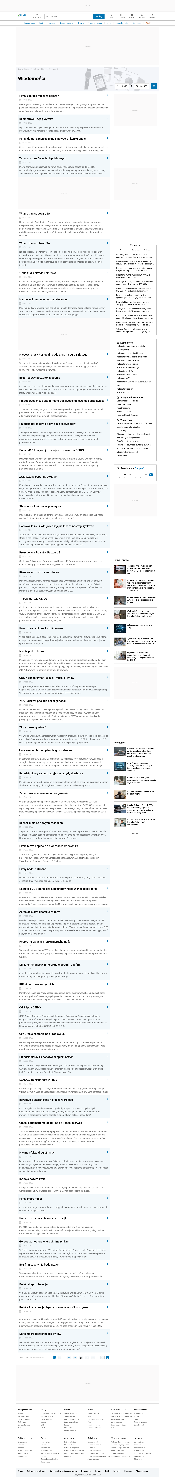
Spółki (90, 1416)
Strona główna (23, 69)
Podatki (20, 1413)
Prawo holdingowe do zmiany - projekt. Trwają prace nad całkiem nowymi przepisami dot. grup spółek (132, 303)
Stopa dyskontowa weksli (127, 452)
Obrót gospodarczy (25, 1419)
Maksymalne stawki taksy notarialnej (132, 448)
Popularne (123, 250)
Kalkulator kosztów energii (128, 368)
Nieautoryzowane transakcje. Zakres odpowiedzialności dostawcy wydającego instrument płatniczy (133, 256)
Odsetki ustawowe (117, 1453)
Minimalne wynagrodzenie (120, 1445)
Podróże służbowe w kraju (128, 441)
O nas (20, 1471)
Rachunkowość (23, 1416)
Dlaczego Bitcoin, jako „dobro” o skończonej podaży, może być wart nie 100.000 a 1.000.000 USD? (134, 283)
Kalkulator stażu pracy (96, 1453)
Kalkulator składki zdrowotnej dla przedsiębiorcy (131, 348)
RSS (107, 1471)
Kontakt (116, 1471)
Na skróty (138, 1438)
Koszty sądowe (123, 408)
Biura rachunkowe (118, 1410)
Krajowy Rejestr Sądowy (127, 415)
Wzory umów (139, 1450)
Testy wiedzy (46, 1462)
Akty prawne (69, 1438)
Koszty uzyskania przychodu (129, 438)
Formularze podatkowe (142, 1453)
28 (87, 1358)
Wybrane (147, 250)
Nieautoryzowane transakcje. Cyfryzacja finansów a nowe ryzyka (133, 276)
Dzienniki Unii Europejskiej (74, 1450)
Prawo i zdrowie (70, 1431)
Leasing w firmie (94, 1425)
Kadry (41, 23)
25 (69, 1358)
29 (93, 1358)
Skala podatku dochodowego (121, 1456)
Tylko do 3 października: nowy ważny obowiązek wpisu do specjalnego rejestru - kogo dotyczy (134, 330)
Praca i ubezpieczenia (96, 1419)
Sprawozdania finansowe (120, 1425)
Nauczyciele (45, 1448)
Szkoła (43, 1445)
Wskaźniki (126, 420)
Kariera (98, 1471)
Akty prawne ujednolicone (74, 1453)
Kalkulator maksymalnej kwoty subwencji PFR (134, 383)
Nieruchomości (122, 23)
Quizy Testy (122, 456)
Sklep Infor (68, 1428)
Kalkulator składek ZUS (127, 375)
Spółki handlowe (124, 404)
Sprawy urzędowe (71, 1422)
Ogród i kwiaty (139, 1425)
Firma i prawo (121, 560)
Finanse (137, 1419)
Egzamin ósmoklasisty (49, 1459)
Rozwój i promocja (25, 1450)
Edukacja (137, 23)
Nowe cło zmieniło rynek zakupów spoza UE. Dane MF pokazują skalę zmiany (133, 289)
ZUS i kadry (22, 1422)
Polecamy (119, 742)
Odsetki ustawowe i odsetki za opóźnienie (134, 423)
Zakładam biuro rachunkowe (121, 1413)
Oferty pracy (138, 1459)
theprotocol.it (139, 1456)
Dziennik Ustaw (70, 1442)
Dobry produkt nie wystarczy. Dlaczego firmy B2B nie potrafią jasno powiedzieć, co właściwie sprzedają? (134, 323)
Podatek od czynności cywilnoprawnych (134, 445)
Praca (66, 1425)
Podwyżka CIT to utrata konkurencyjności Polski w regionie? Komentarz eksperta (133, 310)
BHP (42, 1425)
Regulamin (86, 1471)
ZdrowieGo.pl (139, 1442)
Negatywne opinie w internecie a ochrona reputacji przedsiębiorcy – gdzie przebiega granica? (134, 262)
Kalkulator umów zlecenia (128, 360)
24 (119, 475)
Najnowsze (136, 250)
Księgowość (29, 23)
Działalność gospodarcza (127, 401)
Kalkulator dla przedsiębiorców (130, 353)
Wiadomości (53, 69)
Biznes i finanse (93, 1413)
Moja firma (35, 69)
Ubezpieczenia (46, 1419)
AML (112, 1428)
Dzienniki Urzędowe (71, 1448)
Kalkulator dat (123, 392)
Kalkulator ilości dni (125, 389)
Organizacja (22, 1442)
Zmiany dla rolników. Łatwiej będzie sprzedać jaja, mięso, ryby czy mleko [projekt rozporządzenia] (135, 296)
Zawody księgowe (24, 1425)
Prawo (81, 23)
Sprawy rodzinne (70, 1413)
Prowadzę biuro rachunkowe (121, 1416)
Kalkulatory (126, 342)
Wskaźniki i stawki (118, 1438)
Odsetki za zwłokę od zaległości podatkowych (130, 429)
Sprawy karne (69, 1416)
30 (151, 475)
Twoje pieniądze (95, 23)
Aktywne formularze (132, 397)
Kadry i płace (23, 1453)
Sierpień (139, 468)
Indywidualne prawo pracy (51, 1413)
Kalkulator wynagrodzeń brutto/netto (132, 357)
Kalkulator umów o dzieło (127, 364)
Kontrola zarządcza (125, 412)
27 (81, 1358)
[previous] (54, 1357)
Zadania (21, 1448)
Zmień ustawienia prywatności (63, 1471)
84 (102, 1358)
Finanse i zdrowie (94, 1428)
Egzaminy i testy (47, 1450)
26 (75, 1358)
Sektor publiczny (67, 23)
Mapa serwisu (142, 1471)
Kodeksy (67, 1456)
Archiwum (137, 1445)
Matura (43, 1456)
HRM (43, 1428)
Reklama (128, 1471)
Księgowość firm (25, 1410)
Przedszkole (45, 1442)
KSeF (148, 23)
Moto (109, 23)
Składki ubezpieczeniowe (120, 1448)
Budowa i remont (140, 1422)
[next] (107, 1357)
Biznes (52, 23)
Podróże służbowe (118, 1450)
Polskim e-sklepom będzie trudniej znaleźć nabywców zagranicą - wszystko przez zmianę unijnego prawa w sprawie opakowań (134, 269)
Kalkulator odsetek (94, 1450)
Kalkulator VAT (123, 378)
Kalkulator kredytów (125, 371)
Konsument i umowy (72, 1419)
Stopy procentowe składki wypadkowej (133, 434)
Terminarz (126, 468)
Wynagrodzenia (47, 1416)
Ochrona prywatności (36, 1471)
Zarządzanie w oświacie (50, 1453)
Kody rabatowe (139, 1448)
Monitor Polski (69, 1445)
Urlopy (43, 1422)
